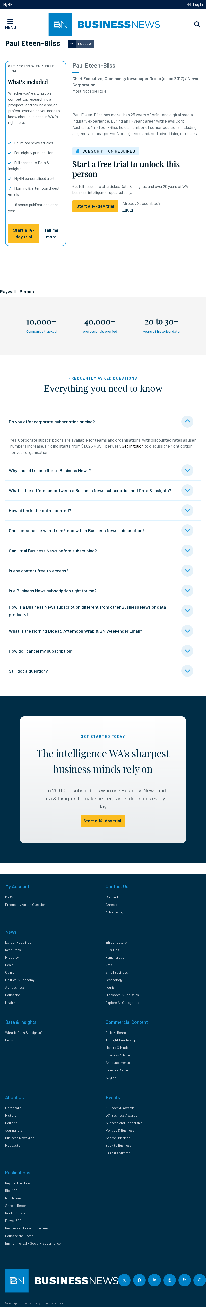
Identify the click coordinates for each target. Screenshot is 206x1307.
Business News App (19, 1138)
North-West (14, 1198)
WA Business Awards (121, 1115)
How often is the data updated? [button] (40, 510)
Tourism (111, 987)
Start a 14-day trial (23, 233)
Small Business (116, 972)
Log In (197, 4)
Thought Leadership (121, 1040)
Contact (112, 897)
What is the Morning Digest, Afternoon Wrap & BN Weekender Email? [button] (75, 631)
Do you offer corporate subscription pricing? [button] (52, 421)
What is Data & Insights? (24, 1032)
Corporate (13, 1108)
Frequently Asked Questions (26, 904)
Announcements (118, 1062)
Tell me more (51, 233)
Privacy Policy (30, 1303)
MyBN (8, 4)
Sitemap (11, 1303)
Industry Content (118, 1070)
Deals (9, 965)
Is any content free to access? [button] (38, 570)
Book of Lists (15, 1213)
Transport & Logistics (122, 995)
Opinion (10, 972)
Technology (113, 980)
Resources (13, 950)
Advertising (114, 912)
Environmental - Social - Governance (33, 1243)
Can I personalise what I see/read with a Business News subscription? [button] (77, 530)
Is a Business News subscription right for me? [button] (53, 590)
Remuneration (115, 957)
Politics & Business (120, 1130)
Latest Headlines (18, 942)
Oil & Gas (112, 950)
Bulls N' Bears (116, 1032)
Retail (109, 965)
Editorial (11, 1123)
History (10, 1115)
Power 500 (13, 1220)
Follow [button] (85, 43)
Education (13, 995)
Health (10, 1002)
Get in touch (133, 445)
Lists (9, 1040)
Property (12, 957)
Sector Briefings (118, 1138)
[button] (197, 24)
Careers (112, 904)
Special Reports (17, 1205)
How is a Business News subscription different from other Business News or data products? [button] (87, 610)
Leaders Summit (118, 1153)
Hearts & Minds (117, 1047)
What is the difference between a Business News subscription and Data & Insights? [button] (90, 490)
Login (127, 209)
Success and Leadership (124, 1123)
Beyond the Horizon (19, 1183)
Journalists (13, 1130)
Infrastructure (116, 942)
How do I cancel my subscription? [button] (41, 651)
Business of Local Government (28, 1228)
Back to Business (118, 1145)
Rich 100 (11, 1190)
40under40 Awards (120, 1108)
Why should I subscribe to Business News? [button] (50, 470)
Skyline (111, 1077)
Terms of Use (53, 1303)
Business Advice (118, 1055)
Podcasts (12, 1145)
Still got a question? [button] (28, 671)
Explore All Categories (122, 1002)
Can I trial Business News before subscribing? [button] (53, 550)
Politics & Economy (19, 980)
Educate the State (19, 1236)
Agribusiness (15, 987)
